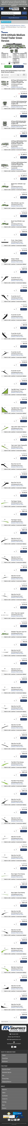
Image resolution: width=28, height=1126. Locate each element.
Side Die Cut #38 (16, 911)
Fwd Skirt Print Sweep (17, 762)
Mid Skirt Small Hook (17, 948)
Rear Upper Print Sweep (18, 874)
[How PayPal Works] (17, 1113)
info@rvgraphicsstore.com (14, 1039)
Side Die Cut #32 (16, 799)
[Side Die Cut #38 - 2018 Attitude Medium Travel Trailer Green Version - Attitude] (5, 912)
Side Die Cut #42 (16, 986)
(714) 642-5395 (14, 1034)
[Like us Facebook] (12, 1047)
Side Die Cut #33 (16, 836)
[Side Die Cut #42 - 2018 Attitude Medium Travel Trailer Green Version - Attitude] (5, 987)
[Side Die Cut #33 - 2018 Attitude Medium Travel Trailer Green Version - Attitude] (5, 838)
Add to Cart (23, 756)
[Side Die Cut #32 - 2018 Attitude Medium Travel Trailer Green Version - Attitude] (5, 801)
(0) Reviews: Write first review (17, 765)
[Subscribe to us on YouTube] (15, 1047)
